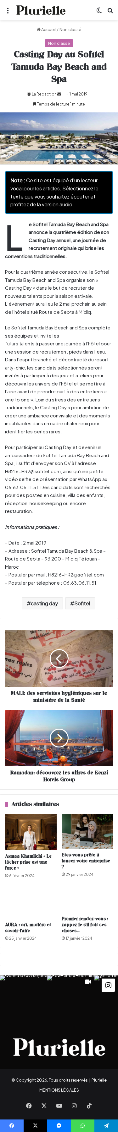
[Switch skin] (99, 12)
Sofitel (82, 603)
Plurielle (99, 1080)
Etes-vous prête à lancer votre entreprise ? (86, 861)
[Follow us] (108, 984)
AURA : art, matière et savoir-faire (28, 928)
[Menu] (8, 12)
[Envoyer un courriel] (59, 94)
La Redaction (44, 94)
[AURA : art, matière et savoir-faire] (31, 902)
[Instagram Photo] (23, 998)
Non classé (70, 29)
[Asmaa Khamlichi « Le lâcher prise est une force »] (31, 832)
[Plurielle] (41, 10)
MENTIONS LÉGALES (59, 1090)
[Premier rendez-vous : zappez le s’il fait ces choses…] (87, 899)
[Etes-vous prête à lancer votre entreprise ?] (87, 831)
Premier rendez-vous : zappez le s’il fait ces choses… (85, 925)
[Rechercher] (110, 12)
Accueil (48, 29)
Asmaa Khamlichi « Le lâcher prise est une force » (28, 862)
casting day (44, 603)
